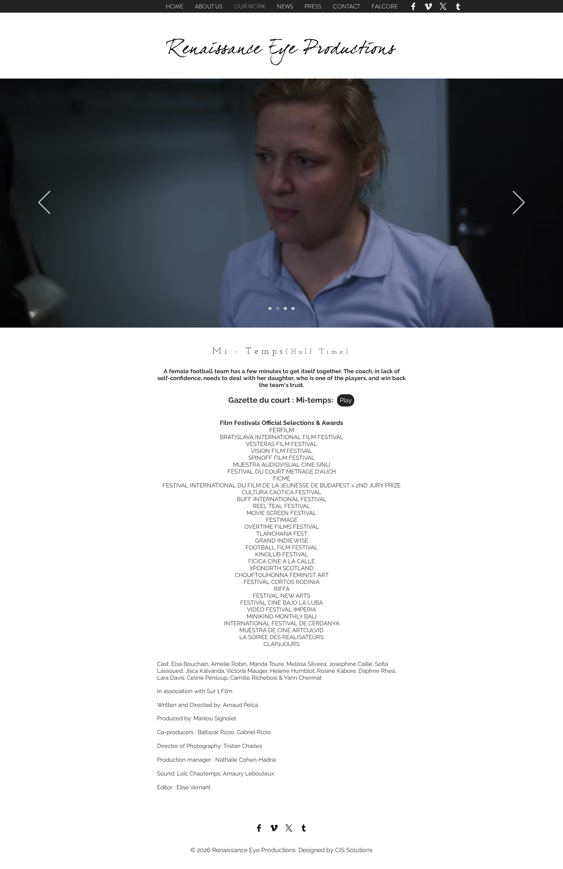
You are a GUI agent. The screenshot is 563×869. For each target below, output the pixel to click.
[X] (443, 6)
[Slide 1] (270, 308)
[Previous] (44, 203)
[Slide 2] (277, 308)
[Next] (519, 203)
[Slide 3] (285, 308)
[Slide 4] (293, 308)
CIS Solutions (354, 850)
